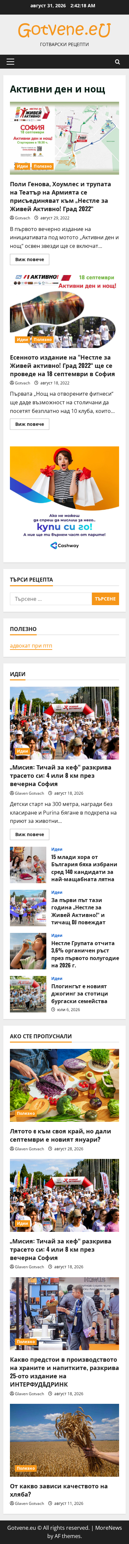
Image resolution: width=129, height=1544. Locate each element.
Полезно (43, 166)
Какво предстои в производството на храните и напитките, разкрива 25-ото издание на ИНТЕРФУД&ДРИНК (64, 1372)
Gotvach (22, 218)
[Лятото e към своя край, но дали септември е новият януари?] (64, 1085)
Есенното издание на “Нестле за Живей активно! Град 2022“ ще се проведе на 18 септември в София (64, 311)
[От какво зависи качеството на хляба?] (64, 1440)
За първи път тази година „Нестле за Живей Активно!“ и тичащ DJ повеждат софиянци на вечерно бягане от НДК (28, 908)
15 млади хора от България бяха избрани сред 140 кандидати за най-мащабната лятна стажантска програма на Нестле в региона (28, 865)
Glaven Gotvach (29, 793)
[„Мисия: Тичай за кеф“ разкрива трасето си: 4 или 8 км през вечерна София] (64, 723)
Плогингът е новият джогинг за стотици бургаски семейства (28, 994)
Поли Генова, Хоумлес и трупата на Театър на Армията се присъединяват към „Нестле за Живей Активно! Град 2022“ (64, 138)
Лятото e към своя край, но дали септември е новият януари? (60, 1134)
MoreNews (108, 1527)
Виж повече (32, 260)
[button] (10, 62)
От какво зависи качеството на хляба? (59, 1489)
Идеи (22, 166)
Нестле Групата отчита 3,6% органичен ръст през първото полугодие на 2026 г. (28, 951)
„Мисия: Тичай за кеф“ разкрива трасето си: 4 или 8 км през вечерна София (60, 775)
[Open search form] (117, 61)
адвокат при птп (31, 645)
